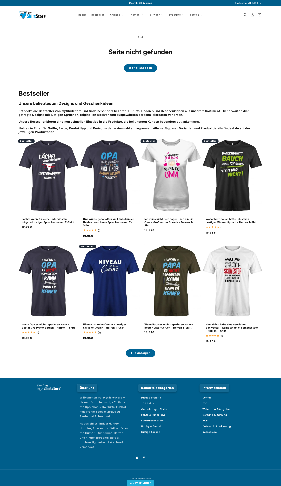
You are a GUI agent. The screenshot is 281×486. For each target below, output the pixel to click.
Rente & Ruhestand (153, 415)
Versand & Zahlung (214, 415)
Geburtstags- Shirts (154, 409)
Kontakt (207, 397)
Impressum (209, 432)
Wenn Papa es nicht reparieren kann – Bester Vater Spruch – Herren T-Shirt (168, 326)
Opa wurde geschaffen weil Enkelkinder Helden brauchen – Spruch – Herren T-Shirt (108, 222)
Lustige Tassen (150, 432)
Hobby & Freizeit (151, 426)
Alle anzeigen (140, 353)
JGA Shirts (147, 403)
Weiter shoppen (140, 68)
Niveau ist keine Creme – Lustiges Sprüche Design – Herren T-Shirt (105, 326)
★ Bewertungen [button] (140, 483)
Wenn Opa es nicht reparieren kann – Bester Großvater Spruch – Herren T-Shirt (48, 326)
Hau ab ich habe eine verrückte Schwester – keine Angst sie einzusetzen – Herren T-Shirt (232, 327)
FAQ (204, 403)
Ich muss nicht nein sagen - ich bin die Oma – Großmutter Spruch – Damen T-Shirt (168, 222)
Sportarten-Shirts (152, 420)
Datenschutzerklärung (216, 426)
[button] (116, 14)
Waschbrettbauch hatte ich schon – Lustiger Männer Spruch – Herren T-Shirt (232, 220)
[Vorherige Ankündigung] (92, 3)
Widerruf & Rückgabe (216, 409)
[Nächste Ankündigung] (188, 3)
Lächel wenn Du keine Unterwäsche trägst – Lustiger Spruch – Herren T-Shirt (48, 220)
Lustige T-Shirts (151, 397)
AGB (205, 420)
